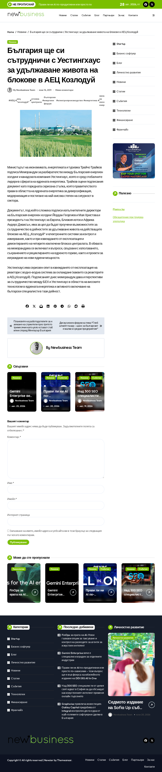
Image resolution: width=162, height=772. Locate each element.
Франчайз (122, 129)
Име (10, 483)
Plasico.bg (119, 209)
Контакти (133, 15)
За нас (121, 15)
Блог (96, 15)
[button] (151, 675)
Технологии (124, 110)
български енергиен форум (50, 100)
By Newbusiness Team (24, 90)
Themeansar (64, 760)
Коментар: (14, 436)
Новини (63, 15)
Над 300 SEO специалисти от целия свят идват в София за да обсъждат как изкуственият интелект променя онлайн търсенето (83, 691)
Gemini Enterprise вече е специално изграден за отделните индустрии (82, 656)
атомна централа (36, 100)
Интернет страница (18, 514)
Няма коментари (64, 90)
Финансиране (125, 120)
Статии (74, 15)
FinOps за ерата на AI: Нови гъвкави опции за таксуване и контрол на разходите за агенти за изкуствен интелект (82, 640)
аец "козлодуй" (23, 100)
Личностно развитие (129, 72)
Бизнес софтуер (126, 53)
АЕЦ (12, 100)
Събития (86, 15)
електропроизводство (70, 100)
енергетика (91, 100)
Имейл (12, 498)
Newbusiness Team (66, 347)
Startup (121, 43)
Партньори (108, 15)
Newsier (48, 760)
